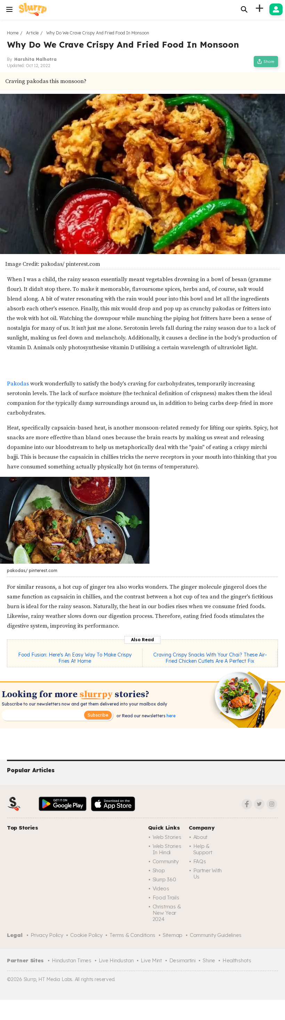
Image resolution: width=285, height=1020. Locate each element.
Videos (161, 888)
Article (32, 32)
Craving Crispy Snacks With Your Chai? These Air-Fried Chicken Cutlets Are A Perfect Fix (210, 658)
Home (12, 32)
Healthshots (236, 960)
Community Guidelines (216, 935)
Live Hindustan (116, 960)
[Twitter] (259, 804)
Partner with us (207, 873)
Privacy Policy (47, 935)
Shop (159, 870)
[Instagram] (272, 804)
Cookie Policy (86, 935)
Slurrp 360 (164, 879)
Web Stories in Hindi (167, 849)
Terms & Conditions (132, 935)
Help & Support (202, 849)
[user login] (276, 9)
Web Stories (167, 837)
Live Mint (151, 960)
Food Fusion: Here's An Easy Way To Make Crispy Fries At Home (75, 658)
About (200, 837)
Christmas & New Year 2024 (167, 912)
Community (166, 861)
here (170, 715)
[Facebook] (247, 804)
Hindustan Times (71, 960)
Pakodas (18, 383)
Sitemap (172, 935)
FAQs (199, 861)
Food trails (166, 897)
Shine (209, 960)
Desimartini (182, 960)
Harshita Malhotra (35, 59)
